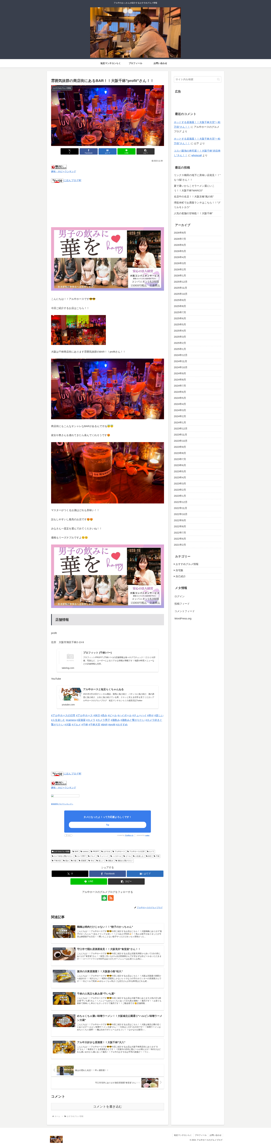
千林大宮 (57, 861)
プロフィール (201, 1135)
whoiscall (196, 155)
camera (85, 851)
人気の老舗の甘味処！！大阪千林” (193, 213)
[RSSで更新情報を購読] (111, 898)
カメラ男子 (81, 856)
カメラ (151, 851)
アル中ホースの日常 (137, 851)
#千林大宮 (94, 724)
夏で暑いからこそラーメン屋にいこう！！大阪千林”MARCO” (194, 188)
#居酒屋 (81, 720)
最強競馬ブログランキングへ (62, 804)
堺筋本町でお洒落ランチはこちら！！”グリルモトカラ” (197, 205)
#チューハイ (139, 715)
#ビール (112, 715)
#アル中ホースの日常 (63, 715)
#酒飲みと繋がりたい (133, 720)
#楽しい (158, 715)
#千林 (84, 724)
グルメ (92, 856)
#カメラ (90, 720)
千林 (157, 856)
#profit (111, 724)
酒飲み (110, 861)
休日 (149, 856)
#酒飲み (115, 720)
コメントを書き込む (107, 1106)
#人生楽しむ (58, 720)
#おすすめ (122, 724)
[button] (145, 151)
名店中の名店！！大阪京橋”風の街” (194, 196)
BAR (76, 851)
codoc (147, 835)
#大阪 (68, 724)
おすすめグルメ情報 (61, 851)
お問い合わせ (215, 1135)
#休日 (96, 715)
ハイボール (117, 856)
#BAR (104, 724)
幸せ (92, 861)
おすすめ (106, 851)
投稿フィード (182, 603)
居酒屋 (83, 861)
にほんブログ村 (72, 180)
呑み (67, 861)
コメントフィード (184, 611)
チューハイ (104, 856)
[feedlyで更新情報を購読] (104, 898)
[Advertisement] (108, 207)
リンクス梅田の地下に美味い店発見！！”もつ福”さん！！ (197, 177)
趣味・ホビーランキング (63, 171)
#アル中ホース (84, 715)
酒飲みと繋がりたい (125, 861)
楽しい (101, 861)
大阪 (75, 861)
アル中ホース (129, 835)
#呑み (104, 715)
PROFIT (96, 851)
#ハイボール (125, 715)
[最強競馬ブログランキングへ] (65, 797)
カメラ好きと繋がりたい (63, 856)
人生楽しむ (139, 856)
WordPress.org (182, 618)
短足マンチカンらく (183, 1135)
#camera (71, 720)
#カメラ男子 (103, 720)
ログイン (179, 596)
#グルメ (76, 724)
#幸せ (150, 715)
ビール (128, 856)
